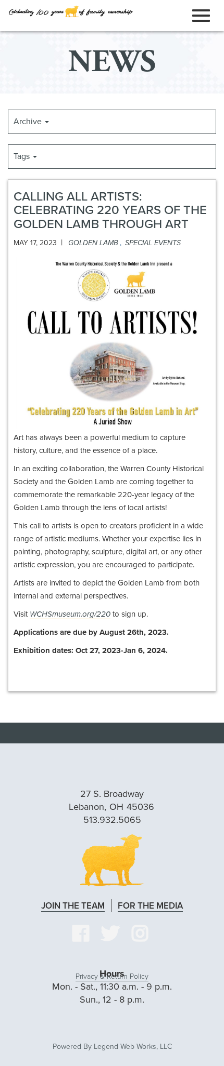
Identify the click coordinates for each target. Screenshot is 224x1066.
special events (153, 242)
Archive (29, 121)
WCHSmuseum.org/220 (70, 614)
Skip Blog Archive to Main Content (158, 89)
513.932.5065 (112, 819)
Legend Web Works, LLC (133, 1046)
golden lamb (93, 242)
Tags (23, 156)
